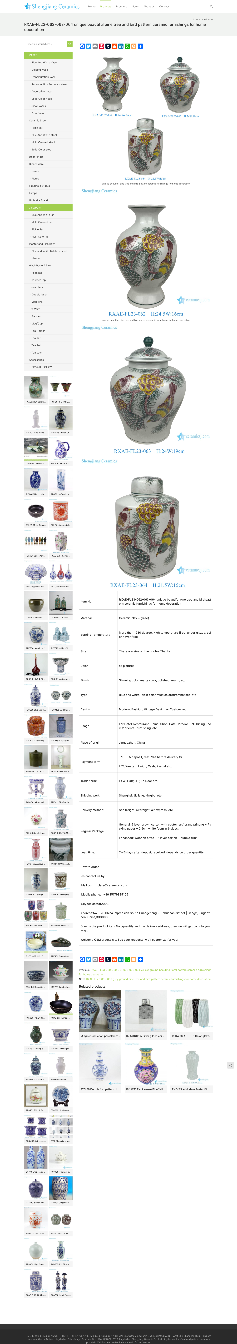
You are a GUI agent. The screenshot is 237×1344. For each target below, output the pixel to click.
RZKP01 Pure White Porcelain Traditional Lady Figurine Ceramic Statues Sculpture (36, 432)
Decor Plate (36, 156)
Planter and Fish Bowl (42, 243)
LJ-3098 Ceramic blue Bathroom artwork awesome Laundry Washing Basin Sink (36, 463)
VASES (33, 55)
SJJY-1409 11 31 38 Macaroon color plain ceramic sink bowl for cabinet (36, 956)
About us (148, 6)
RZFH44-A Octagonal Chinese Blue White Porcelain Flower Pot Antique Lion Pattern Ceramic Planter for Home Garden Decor (61, 1048)
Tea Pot (36, 345)
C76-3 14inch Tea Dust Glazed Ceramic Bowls (36, 617)
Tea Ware (34, 309)
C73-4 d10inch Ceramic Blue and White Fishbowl (36, 987)
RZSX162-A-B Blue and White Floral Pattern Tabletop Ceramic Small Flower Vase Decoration (61, 710)
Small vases (38, 106)
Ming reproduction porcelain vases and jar (100, 1036)
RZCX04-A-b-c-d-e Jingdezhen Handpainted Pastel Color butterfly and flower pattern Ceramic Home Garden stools (36, 925)
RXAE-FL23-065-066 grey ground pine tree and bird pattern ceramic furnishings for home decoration (148, 979)
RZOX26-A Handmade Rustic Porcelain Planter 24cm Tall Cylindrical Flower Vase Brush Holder (61, 894)
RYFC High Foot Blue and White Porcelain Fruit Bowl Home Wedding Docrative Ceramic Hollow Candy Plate (36, 586)
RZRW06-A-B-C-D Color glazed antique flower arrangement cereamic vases (191, 1036)
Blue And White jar (42, 214)
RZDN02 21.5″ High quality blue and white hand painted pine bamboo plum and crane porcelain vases (36, 894)
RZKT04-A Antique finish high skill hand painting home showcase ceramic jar (36, 648)
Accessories (36, 359)
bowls (35, 171)
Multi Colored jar (41, 222)
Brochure (121, 6)
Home (91, 6)
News (135, 6)
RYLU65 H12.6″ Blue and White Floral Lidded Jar (36, 1018)
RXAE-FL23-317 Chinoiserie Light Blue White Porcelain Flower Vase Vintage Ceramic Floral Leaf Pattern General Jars (36, 1079)
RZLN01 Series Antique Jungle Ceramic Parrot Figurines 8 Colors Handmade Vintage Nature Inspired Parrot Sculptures (36, 556)
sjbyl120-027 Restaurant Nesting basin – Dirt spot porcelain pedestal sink (61, 771)
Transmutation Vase (43, 77)
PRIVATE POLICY (44, 367)
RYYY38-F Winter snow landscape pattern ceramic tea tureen (61, 1172)
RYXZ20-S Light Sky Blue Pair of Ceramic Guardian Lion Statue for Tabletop (61, 648)
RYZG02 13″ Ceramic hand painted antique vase (36, 402)
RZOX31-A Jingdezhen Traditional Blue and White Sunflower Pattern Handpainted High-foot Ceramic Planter (61, 679)
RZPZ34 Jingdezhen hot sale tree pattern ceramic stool (61, 1202)
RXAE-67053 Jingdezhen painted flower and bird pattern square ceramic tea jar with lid (61, 556)
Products (105, 6)
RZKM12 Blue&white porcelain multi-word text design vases (61, 802)
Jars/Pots (35, 207)
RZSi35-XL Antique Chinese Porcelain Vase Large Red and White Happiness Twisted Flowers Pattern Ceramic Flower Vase (36, 864)
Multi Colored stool (43, 142)
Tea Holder (38, 330)
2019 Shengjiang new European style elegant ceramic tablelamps (61, 1141)
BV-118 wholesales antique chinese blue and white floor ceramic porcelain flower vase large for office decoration (36, 1172)
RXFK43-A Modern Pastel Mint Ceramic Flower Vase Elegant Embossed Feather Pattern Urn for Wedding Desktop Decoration (191, 1089)
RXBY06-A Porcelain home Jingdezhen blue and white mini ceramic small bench (36, 802)
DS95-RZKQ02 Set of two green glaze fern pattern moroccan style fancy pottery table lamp (61, 617)
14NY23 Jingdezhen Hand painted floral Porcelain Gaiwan (61, 987)
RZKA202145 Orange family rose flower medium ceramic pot (36, 740)
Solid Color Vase (41, 98)
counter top (38, 280)
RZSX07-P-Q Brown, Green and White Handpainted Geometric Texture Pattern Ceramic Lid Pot (61, 1233)
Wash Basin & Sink (40, 265)
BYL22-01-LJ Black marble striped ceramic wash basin (36, 525)
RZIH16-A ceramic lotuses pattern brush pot (61, 525)
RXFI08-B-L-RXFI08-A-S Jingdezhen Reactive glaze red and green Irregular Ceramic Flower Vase (61, 402)
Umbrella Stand (38, 200)
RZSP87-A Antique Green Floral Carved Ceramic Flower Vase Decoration (36, 1048)
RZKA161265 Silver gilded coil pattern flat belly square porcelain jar (145, 1036)
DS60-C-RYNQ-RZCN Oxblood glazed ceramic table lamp (36, 679)
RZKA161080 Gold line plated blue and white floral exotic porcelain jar (61, 740)
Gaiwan (35, 316)
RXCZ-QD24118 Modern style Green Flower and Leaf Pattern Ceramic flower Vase (61, 833)
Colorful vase (39, 69)
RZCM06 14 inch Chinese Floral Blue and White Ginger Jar (61, 432)
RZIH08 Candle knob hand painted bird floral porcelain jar (36, 833)
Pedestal (36, 272)
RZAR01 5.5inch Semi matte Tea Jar (36, 1110)
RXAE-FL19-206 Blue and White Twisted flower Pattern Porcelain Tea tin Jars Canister (36, 1295)
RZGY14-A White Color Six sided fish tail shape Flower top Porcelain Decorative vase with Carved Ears (61, 1079)
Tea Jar (35, 338)
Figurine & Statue (39, 185)
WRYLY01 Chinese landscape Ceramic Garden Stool (61, 864)
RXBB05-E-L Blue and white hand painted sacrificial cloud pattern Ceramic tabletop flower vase (61, 1264)
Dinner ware (36, 164)
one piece (37, 287)
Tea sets (36, 352)
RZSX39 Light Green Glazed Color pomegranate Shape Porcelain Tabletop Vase (36, 1264)
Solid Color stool (41, 149)
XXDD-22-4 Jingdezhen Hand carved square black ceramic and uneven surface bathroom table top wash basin (61, 1018)
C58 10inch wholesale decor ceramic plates (61, 1110)
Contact (164, 6)
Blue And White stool (44, 135)
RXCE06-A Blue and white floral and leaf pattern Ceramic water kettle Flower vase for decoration (61, 463)
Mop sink (37, 301)
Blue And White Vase (44, 62)
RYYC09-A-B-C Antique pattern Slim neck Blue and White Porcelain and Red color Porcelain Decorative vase (61, 586)
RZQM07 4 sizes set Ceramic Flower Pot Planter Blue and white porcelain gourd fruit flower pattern (36, 1141)
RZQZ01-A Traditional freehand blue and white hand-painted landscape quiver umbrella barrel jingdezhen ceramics (61, 494)
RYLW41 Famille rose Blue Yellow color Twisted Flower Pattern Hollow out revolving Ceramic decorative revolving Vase (145, 1089)
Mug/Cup (37, 323)
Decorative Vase (41, 91)
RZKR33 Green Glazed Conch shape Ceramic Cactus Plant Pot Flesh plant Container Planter (61, 956)
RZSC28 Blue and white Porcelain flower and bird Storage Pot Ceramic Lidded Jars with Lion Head (36, 710)
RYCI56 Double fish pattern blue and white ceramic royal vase (100, 1089)
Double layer (39, 294)
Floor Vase (37, 113)
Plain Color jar (40, 236)
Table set (37, 127)
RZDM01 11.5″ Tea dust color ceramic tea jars (36, 771)
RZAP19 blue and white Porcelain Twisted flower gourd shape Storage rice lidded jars (36, 1202)
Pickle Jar (37, 229)
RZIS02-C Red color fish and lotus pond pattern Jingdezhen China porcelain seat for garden (36, 1233)
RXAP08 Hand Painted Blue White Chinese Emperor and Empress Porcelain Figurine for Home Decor (61, 1295)
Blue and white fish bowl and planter (49, 254)
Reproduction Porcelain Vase (49, 84)
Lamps (33, 193)
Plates (35, 178)
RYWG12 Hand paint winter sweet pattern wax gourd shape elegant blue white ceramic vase (36, 494)
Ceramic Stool (37, 120)
